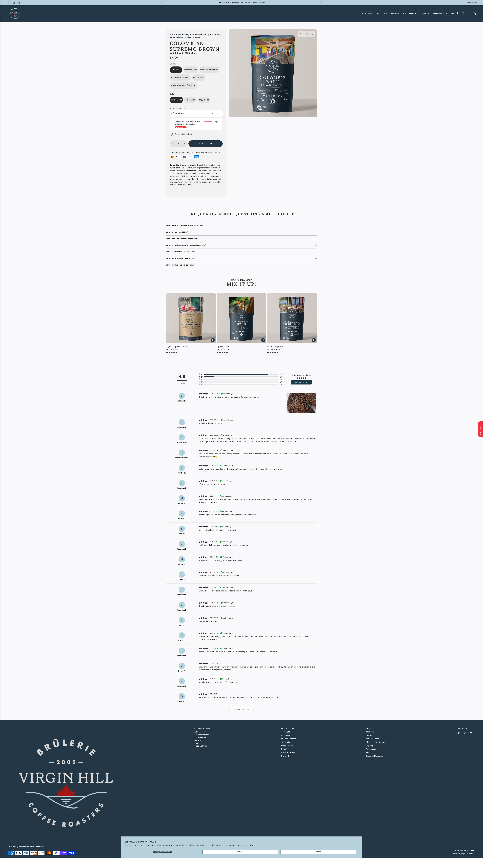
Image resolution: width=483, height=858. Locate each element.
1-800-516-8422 (200, 746)
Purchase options (177, 108)
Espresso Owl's (223, 346)
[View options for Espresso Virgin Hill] (314, 340)
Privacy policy (23, 847)
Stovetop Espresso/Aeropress (183, 85)
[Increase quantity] (184, 143)
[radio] (172, 113)
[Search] (463, 13)
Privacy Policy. (247, 845)
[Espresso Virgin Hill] (292, 318)
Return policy (12, 847)
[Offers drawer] (468, 13)
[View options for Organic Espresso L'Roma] (213, 340)
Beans (176, 69)
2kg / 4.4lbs (204, 100)
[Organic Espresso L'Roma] (191, 318)
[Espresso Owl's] (242, 318)
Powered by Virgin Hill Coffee (463, 854)
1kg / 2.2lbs (190, 100)
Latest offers (480, 429)
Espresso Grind (190, 69)
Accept (240, 851)
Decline (318, 851)
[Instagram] (14, 2)
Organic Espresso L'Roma (177, 346)
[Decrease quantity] (172, 143)
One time (179, 113)
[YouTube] (19, 2)
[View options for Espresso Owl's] (263, 340)
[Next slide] (321, 3)
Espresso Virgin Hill (275, 346)
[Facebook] (8, 2)
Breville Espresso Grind (180, 77)
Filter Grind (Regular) (209, 69)
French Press (198, 77)
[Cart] (474, 13)
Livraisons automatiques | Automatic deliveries (187, 124)
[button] (301, 34)
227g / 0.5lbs (176, 100)
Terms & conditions (36, 847)
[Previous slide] (162, 3)
